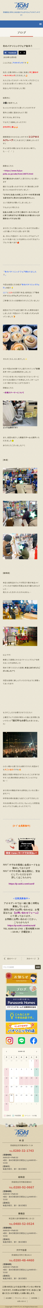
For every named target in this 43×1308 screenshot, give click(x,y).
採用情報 (34, 1298)
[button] (40, 24)
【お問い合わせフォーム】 (26, 913)
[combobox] (18, 967)
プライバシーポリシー (21, 1298)
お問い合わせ (21, 1301)
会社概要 (9, 1298)
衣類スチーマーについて (14, 392)
